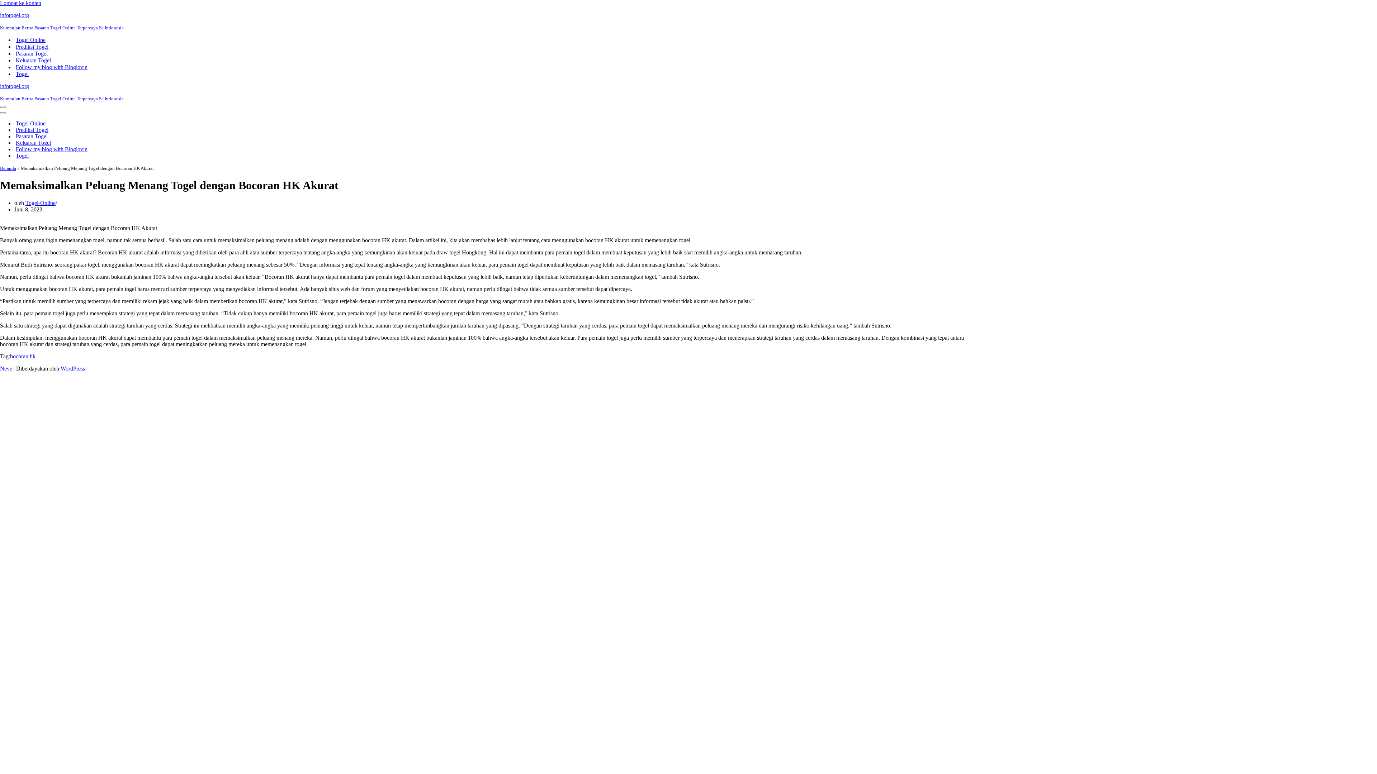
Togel (22, 74)
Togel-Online (40, 203)
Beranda (8, 168)
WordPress (73, 369)
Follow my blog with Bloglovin (51, 67)
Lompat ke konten (20, 3)
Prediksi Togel (32, 47)
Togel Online (31, 40)
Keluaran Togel (33, 60)
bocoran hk (23, 356)
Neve (6, 369)
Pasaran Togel (32, 54)
